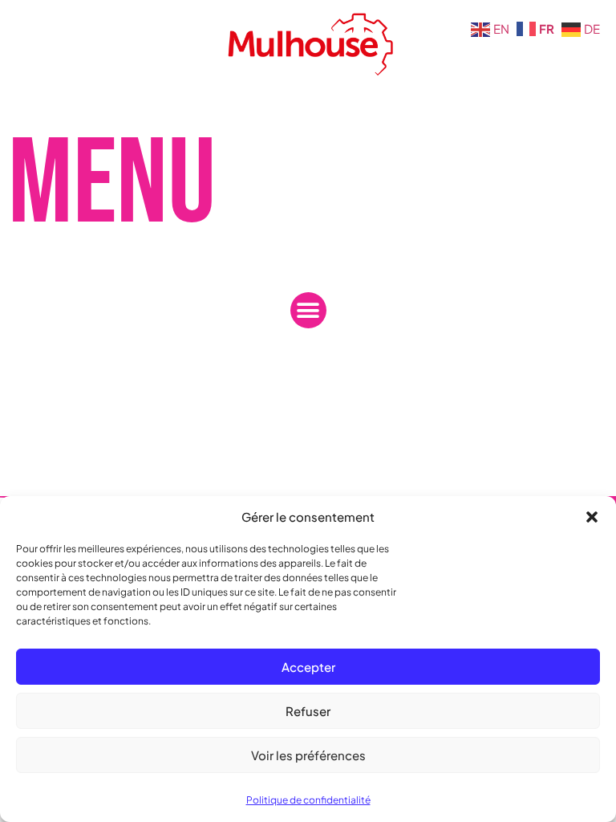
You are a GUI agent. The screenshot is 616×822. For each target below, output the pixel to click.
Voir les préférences (308, 755)
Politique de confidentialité (308, 800)
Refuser (308, 710)
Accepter (308, 666)
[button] (592, 517)
